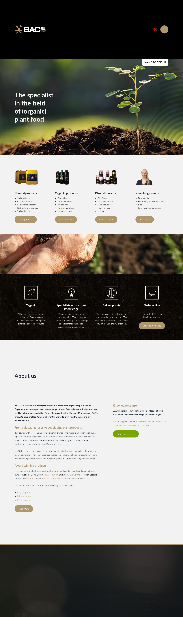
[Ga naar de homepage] (30, 29)
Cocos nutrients (24, 201)
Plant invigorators (66, 207)
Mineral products (25, 496)
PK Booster (63, 204)
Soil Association (50, 474)
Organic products (25, 492)
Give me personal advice (149, 207)
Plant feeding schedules (112, 601)
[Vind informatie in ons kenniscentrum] (71, 292)
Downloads (143, 198)
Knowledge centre (126, 433)
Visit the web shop (152, 325)
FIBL (32, 478)
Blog (140, 204)
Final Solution (104, 204)
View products (26, 219)
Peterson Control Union (53, 478)
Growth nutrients (66, 201)
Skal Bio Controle (73, 474)
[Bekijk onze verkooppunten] (111, 292)
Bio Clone (102, 198)
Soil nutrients (23, 198)
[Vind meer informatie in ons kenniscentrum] (151, 177)
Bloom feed (63, 198)
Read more (144, 219)
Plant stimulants (24, 499)
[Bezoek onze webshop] (151, 292)
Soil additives (23, 211)
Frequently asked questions (150, 201)
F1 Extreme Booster (26, 204)
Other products (65, 211)
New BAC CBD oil (155, 62)
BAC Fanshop (65, 614)
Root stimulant (104, 207)
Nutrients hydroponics (27, 207)
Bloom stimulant (105, 201)
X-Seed (101, 211)
